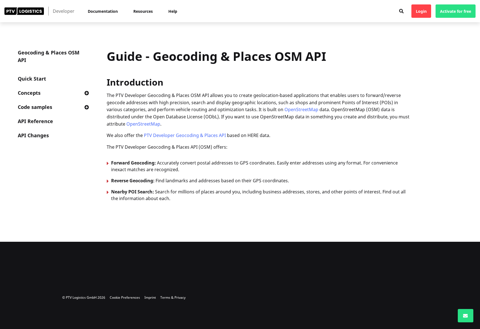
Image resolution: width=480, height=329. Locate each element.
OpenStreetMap (301, 109)
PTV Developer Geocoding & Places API (185, 135)
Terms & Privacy (173, 297)
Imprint (150, 297)
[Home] (24, 11)
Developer (63, 11)
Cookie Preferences (125, 297)
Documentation (103, 11)
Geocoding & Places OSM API (48, 56)
